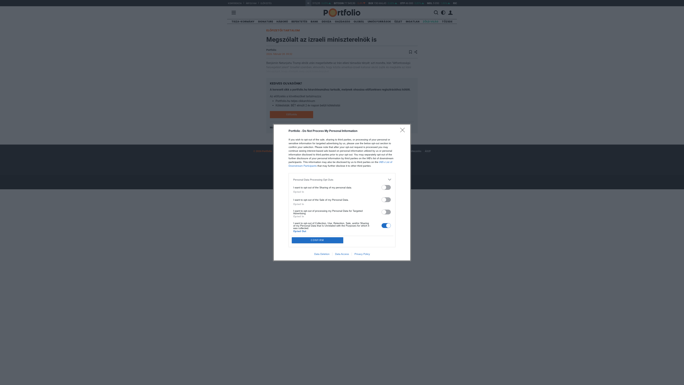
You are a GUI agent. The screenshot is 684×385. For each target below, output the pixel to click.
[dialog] (342, 192)
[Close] (403, 131)
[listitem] (342, 179)
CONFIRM (317, 240)
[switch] (386, 187)
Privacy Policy (362, 254)
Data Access (342, 254)
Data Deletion (322, 254)
